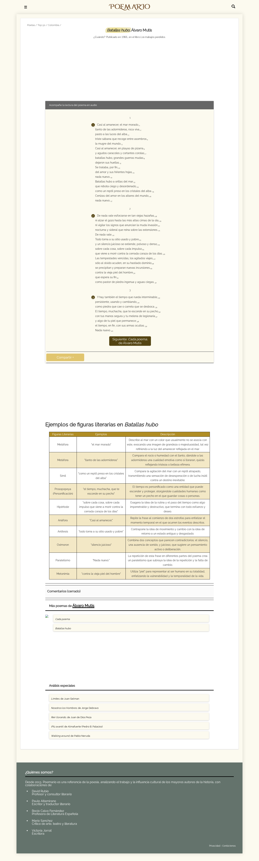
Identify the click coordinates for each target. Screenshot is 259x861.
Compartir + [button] (65, 357)
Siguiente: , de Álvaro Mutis (130, 341)
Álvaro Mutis (83, 605)
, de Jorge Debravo (75, 708)
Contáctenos (229, 846)
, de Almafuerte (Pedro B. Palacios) (77, 726)
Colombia (53, 25)
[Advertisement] (129, 69)
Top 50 (41, 25)
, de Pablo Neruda (70, 735)
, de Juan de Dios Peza (71, 717)
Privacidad (214, 846)
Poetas (31, 25)
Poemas (53, 845)
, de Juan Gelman (65, 698)
